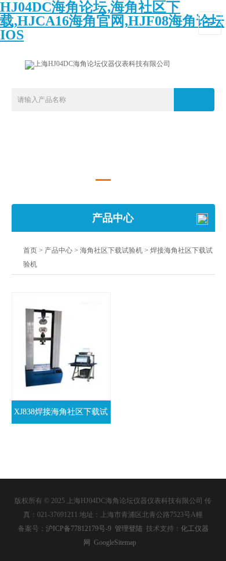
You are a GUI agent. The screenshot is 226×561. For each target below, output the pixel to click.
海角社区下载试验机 (111, 250)
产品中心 (58, 250)
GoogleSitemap (115, 542)
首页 (30, 250)
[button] (103, 180)
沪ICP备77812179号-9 (78, 528)
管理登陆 (129, 528)
